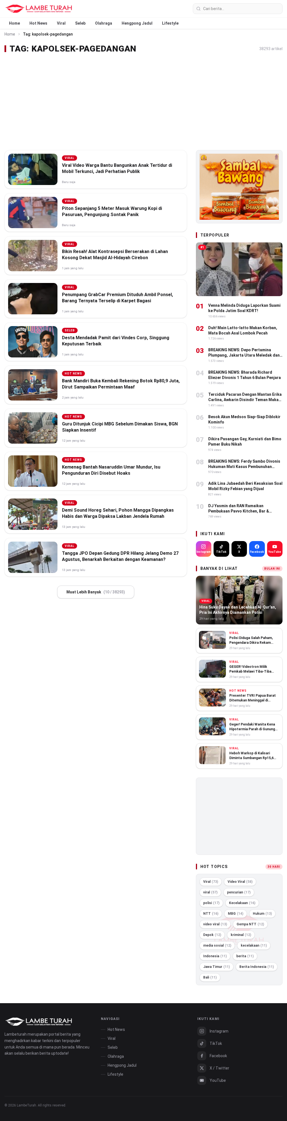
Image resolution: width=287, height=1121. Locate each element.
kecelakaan (254, 945)
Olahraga (103, 23)
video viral (215, 924)
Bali (210, 977)
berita (245, 956)
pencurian (239, 892)
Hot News (38, 23)
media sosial (217, 945)
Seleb (80, 23)
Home (14, 23)
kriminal (241, 935)
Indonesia (215, 956)
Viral (61, 23)
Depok (212, 935)
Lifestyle (170, 23)
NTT (210, 914)
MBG (235, 914)
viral (210, 892)
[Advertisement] (143, 102)
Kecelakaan (242, 903)
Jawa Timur (216, 967)
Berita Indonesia (256, 967)
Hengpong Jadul (137, 23)
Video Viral (240, 882)
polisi (211, 903)
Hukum (262, 914)
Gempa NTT (250, 924)
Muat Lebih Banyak (95, 592)
